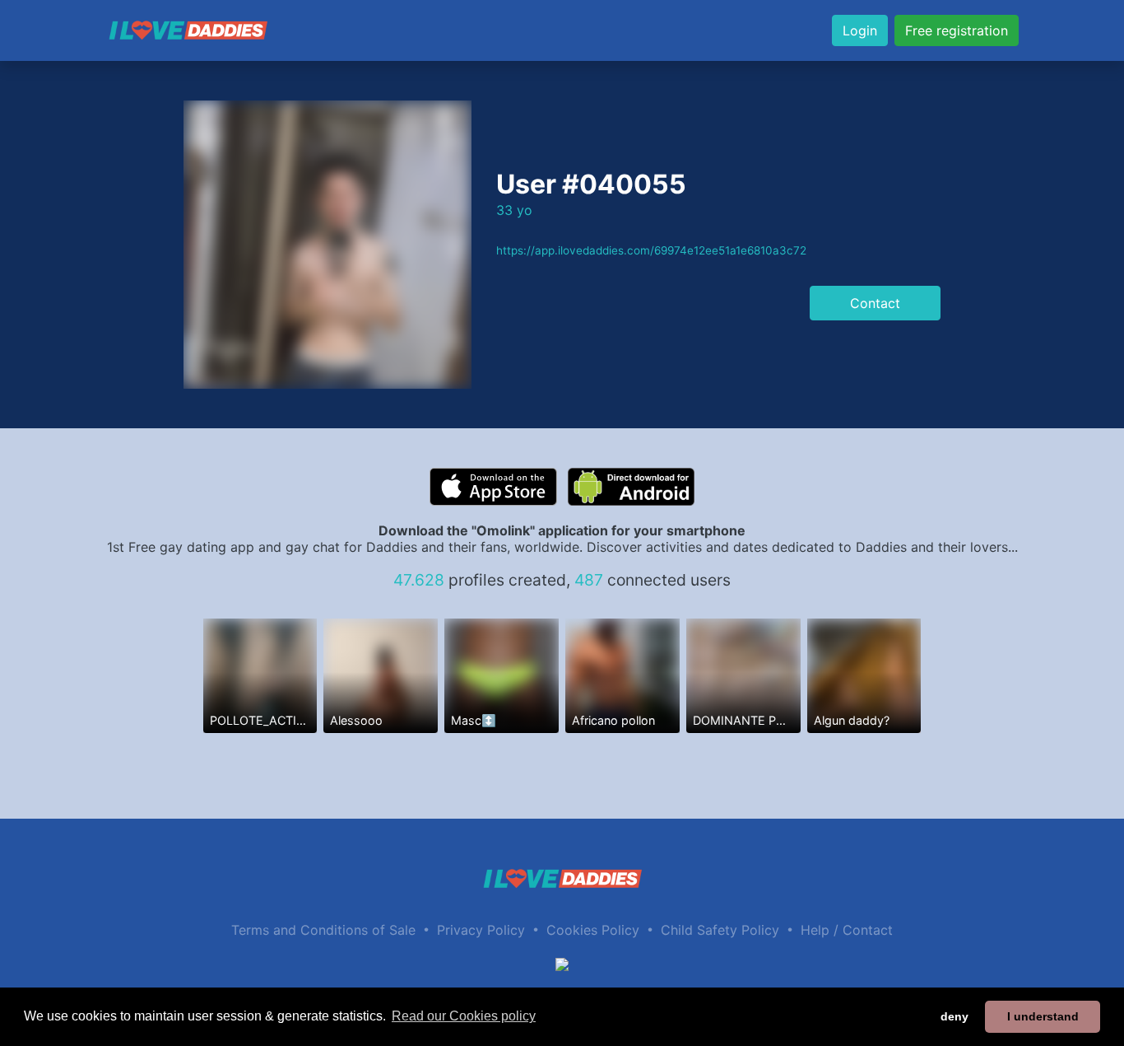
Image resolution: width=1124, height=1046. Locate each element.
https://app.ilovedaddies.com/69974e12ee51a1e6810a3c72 (651, 250)
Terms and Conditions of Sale (323, 930)
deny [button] (954, 1016)
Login (860, 30)
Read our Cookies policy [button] (464, 1016)
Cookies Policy (592, 930)
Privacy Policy (481, 930)
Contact (875, 303)
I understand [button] (1043, 1016)
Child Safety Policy (720, 930)
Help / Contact (847, 930)
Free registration (956, 30)
